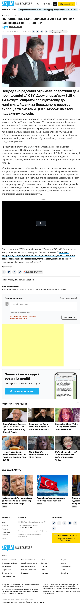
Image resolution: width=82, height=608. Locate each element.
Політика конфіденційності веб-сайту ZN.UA (17, 599)
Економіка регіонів (8, 576)
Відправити (69, 317)
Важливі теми (9, 10)
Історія (63, 563)
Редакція (5, 525)
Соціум (63, 560)
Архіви (4, 522)
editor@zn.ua (22, 536)
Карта (4, 538)
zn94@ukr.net (43, 531)
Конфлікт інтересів (28, 566)
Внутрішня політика (9, 560)
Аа (55, 4)
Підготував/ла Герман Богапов (18, 279)
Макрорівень (6, 566)
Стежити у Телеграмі (23, 391)
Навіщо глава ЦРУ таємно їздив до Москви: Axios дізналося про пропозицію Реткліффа (17, 501)
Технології (44, 563)
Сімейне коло (65, 566)
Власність (64, 573)
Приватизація (7, 573)
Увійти (49, 4)
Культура (44, 573)
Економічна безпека (28, 570)
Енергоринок (6, 570)
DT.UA (31, 146)
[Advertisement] (33, 345)
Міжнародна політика (9, 563)
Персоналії (25, 573)
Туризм (63, 570)
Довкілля (44, 566)
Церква (43, 570)
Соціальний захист (28, 560)
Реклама (5, 529)
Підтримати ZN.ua (66, 4)
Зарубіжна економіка (29, 563)
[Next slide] (78, 9)
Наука (43, 560)
